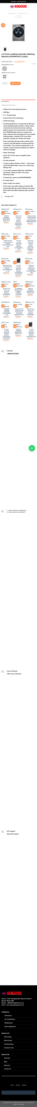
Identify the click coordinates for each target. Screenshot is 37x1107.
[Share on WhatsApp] (3, 90)
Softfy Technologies (18, 1104)
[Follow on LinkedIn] (21, 1082)
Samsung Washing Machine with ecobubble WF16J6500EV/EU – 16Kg (31, 269)
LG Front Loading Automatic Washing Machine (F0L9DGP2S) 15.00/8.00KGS (6, 334)
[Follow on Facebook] (15, 1082)
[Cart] (34, 6)
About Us (7, 1065)
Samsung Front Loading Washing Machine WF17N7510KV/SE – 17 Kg (7, 268)
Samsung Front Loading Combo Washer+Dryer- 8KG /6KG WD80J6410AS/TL (19, 311)
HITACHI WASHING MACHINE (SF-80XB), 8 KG (18, 331)
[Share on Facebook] (6, 90)
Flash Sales (8, 1037)
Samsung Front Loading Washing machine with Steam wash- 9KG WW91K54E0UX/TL (31, 218)
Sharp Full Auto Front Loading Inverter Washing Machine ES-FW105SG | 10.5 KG (30, 245)
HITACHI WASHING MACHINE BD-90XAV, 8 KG (6, 218)
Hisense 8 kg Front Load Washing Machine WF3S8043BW (6, 291)
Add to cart (15, 83)
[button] (32, 448)
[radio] (4, 68)
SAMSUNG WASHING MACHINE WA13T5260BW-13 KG (7, 311)
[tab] (18, 101)
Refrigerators (9, 1023)
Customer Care (9, 1048)
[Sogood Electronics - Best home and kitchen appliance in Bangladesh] (18, 6)
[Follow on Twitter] (19, 1082)
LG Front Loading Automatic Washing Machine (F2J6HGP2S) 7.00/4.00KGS (18, 270)
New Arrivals (8, 1040)
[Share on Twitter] (9, 90)
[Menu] (3, 6)
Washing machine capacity (8, 72)
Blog (5, 1061)
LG (28, 13)
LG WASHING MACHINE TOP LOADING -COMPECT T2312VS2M (18, 291)
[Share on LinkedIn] (18, 90)
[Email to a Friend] (12, 90)
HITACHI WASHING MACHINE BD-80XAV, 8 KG (30, 291)
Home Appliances (12, 13)
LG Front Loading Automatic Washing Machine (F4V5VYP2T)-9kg (31, 333)
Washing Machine (22, 13)
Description (5, 101)
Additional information (9, 105)
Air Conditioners (10, 1019)
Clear (33, 63)
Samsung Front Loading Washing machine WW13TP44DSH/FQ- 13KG (8, 243)
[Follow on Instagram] (17, 1082)
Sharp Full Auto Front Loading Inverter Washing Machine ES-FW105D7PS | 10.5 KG (18, 221)
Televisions (8, 1015)
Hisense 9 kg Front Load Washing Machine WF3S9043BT (30, 311)
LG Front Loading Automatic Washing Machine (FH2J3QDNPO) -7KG (18, 245)
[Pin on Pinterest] (15, 90)
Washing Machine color (7, 64)
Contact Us (9, 196)
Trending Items (9, 1044)
